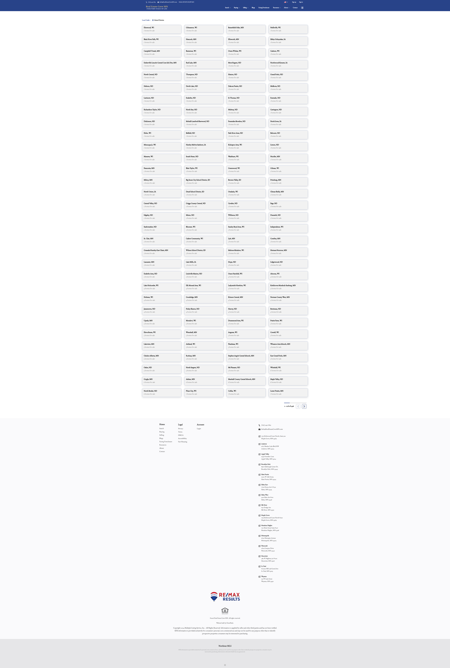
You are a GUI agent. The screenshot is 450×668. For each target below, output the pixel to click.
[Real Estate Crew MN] (225, 597)
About (286, 8)
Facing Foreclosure (264, 8)
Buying (236, 8)
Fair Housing (182, 442)
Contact (295, 8)
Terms (180, 432)
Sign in (301, 2)
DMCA (180, 435)
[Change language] (286, 2)
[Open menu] (302, 8)
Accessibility (182, 438)
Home (162, 424)
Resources (276, 8)
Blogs (253, 8)
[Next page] (304, 406)
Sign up (294, 2)
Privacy (180, 429)
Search (227, 8)
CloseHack (230, 623)
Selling (245, 8)
